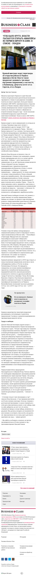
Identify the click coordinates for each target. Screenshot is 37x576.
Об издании (23, 537)
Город (21, 496)
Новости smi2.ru (5, 438)
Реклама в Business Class (8, 541)
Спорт (4, 504)
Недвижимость (7, 496)
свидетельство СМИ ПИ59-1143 (13, 519)
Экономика (23, 493)
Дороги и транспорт (25, 498)
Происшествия (6, 501)
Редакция (3, 537)
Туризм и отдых (6, 434)
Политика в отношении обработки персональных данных (8, 548)
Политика (5, 493)
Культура (22, 501)
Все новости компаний (28, 488)
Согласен (18, 12)
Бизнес (4, 498)
